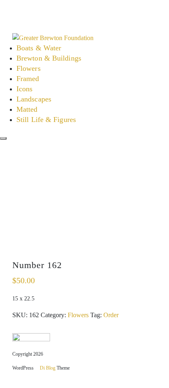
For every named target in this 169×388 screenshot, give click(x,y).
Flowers (28, 68)
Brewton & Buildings (48, 58)
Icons (24, 89)
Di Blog (47, 368)
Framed (27, 78)
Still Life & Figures (46, 119)
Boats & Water (38, 48)
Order (111, 314)
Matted (27, 109)
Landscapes (33, 99)
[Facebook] (9, 8)
